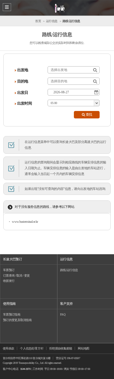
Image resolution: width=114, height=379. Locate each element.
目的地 (22, 81)
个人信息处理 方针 (31, 348)
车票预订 (8, 270)
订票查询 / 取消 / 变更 (16, 275)
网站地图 (83, 348)
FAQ (62, 314)
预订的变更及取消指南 (17, 320)
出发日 (22, 93)
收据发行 (8, 280)
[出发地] (95, 70)
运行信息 (66, 259)
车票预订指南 (11, 314)
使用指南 (9, 304)
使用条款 (8, 348)
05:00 (54, 103)
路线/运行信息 (69, 270)
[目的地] (95, 81)
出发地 (22, 70)
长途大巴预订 (12, 259)
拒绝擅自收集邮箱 (60, 348)
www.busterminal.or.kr (25, 222)
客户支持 (66, 304)
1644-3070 (25, 368)
